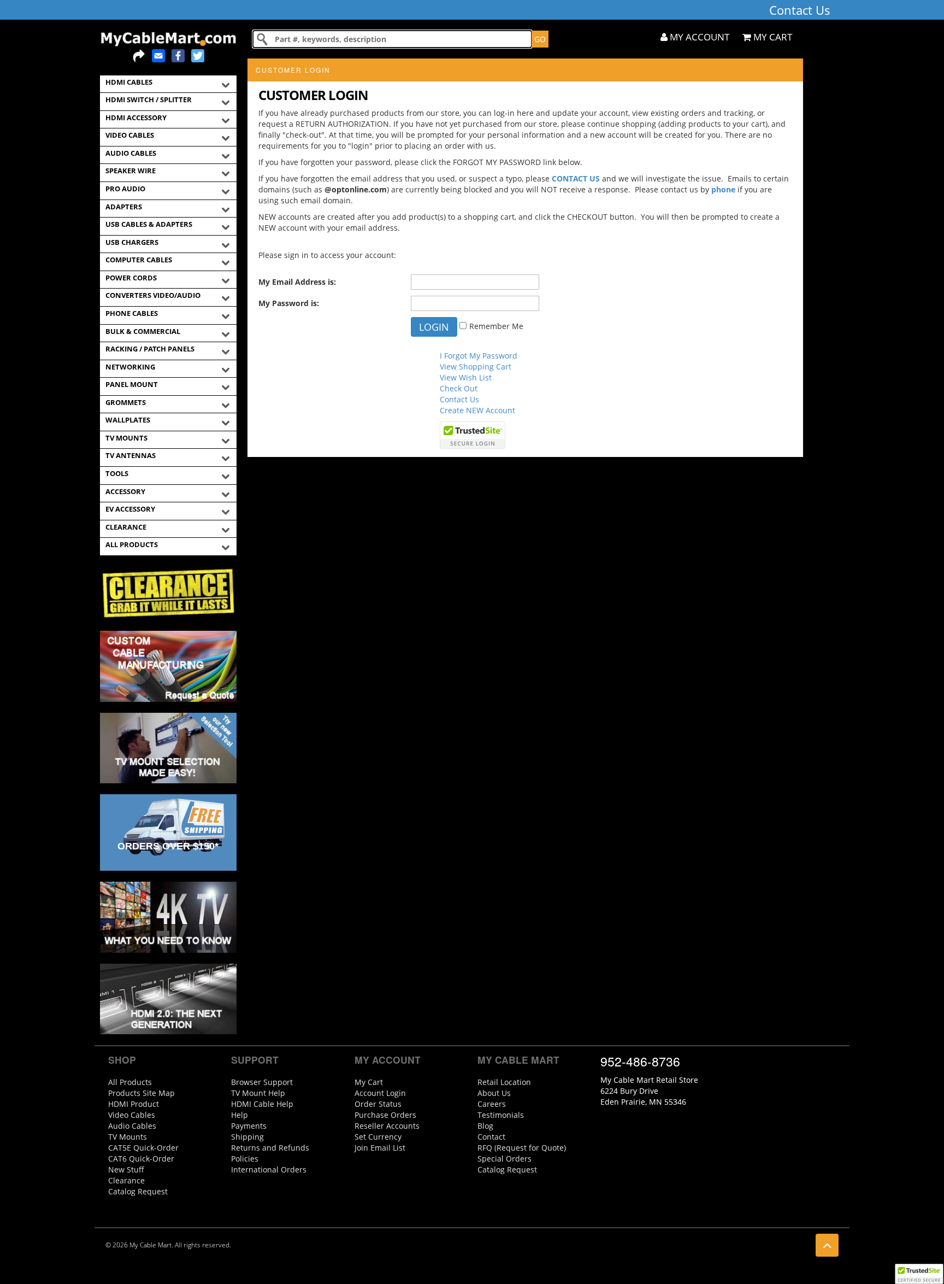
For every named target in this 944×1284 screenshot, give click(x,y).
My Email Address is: (297, 282)
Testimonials (500, 1115)
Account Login (380, 1093)
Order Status (378, 1104)
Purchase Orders (385, 1115)
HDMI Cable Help (262, 1104)
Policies (244, 1158)
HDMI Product (133, 1104)
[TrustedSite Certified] (919, 1274)
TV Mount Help (258, 1093)
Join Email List (380, 1147)
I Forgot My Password (478, 355)
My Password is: (288, 303)
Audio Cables (132, 1126)
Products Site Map (141, 1093)
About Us (494, 1093)
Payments (249, 1126)
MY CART (771, 37)
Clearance (126, 1180)
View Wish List (466, 377)
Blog (485, 1126)
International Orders (268, 1169)
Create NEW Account (477, 410)
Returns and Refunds (270, 1147)
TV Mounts (127, 1136)
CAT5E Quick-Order (143, 1147)
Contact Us (459, 399)
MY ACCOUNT (698, 37)
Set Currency (378, 1136)
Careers (491, 1104)
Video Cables (131, 1115)
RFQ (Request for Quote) (521, 1147)
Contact (491, 1136)
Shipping (247, 1136)
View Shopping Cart (475, 366)
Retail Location (504, 1082)
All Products (130, 1082)
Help (239, 1115)
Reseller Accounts (387, 1126)
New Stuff (126, 1169)
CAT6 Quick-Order (141, 1158)
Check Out (458, 388)
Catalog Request (138, 1191)
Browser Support (262, 1082)
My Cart (369, 1082)
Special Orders (504, 1158)
